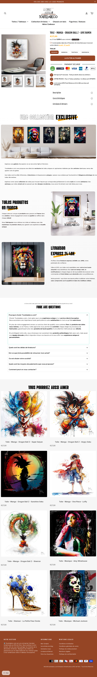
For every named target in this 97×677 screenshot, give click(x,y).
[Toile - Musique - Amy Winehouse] (73, 534)
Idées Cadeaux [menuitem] (48, 24)
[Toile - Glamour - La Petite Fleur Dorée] (24, 594)
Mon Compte (45, 643)
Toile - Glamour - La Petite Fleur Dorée (24, 621)
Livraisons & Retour (47, 651)
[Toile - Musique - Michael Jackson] (73, 594)
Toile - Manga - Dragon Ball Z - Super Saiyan (24, 442)
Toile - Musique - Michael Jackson (73, 621)
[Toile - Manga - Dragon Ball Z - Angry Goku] (73, 415)
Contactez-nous (46, 649)
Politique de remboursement (68, 649)
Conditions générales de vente (68, 646)
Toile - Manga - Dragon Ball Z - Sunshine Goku (24, 502)
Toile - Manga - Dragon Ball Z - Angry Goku (73, 442)
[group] (6, 81)
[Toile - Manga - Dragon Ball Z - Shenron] (24, 534)
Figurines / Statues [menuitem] (77, 22)
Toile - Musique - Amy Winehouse (73, 561)
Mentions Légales (64, 651)
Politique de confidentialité (67, 654)
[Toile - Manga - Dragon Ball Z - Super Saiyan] (24, 415)
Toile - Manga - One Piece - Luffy (73, 502)
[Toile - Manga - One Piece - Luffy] (73, 475)
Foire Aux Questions (47, 654)
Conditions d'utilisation (66, 643)
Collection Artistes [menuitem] (39, 22)
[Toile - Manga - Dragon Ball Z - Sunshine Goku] (24, 475)
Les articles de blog (47, 646)
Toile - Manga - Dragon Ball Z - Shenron (24, 561)
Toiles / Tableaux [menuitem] (19, 22)
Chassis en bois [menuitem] (59, 22)
